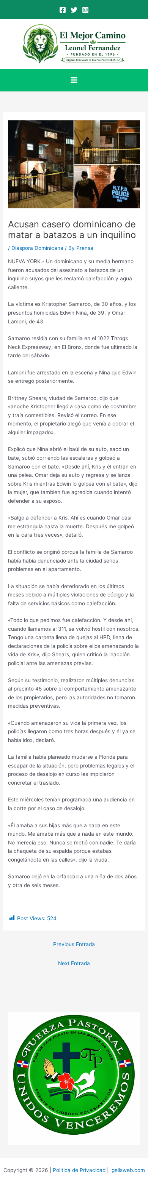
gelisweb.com (128, 1170)
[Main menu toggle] (74, 80)
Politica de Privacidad (79, 1170)
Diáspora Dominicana (37, 248)
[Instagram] (85, 9)
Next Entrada (74, 963)
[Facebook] (62, 9)
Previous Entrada (74, 944)
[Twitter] (74, 9)
